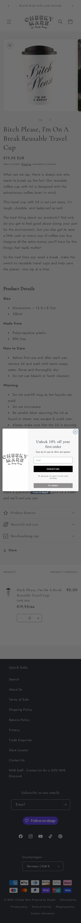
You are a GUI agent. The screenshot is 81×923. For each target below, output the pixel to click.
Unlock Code (53, 469)
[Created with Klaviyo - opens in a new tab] (40, 492)
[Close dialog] (75, 432)
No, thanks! (53, 485)
